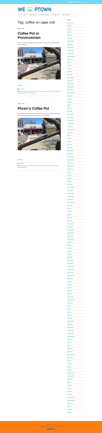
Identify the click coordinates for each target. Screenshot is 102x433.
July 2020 (69, 245)
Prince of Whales (66, 14)
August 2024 (70, 96)
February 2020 (70, 260)
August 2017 (70, 339)
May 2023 (69, 141)
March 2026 (69, 38)
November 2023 (70, 123)
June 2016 (69, 363)
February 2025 (70, 77)
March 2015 (69, 394)
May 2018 (69, 312)
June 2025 (69, 65)
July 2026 (69, 26)
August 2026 (70, 22)
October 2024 (70, 89)
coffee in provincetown (32, 91)
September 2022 (70, 166)
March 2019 (69, 293)
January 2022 (70, 190)
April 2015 (69, 391)
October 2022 (70, 163)
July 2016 (69, 360)
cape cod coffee (22, 91)
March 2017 (69, 348)
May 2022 (69, 178)
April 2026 (69, 35)
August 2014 (70, 403)
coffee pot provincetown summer (41, 165)
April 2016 (69, 370)
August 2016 (70, 357)
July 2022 (69, 172)
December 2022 (70, 156)
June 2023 (69, 138)
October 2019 (70, 272)
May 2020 (69, 251)
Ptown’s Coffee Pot (33, 108)
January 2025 (70, 80)
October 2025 (70, 53)
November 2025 (70, 50)
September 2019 (70, 275)
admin (20, 85)
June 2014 (69, 409)
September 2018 (70, 300)
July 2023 (69, 135)
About (25, 14)
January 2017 (70, 351)
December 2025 (70, 47)
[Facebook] (69, 2)
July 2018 (69, 306)
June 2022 (69, 175)
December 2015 (70, 373)
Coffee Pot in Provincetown (29, 35)
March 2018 (69, 318)
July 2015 (69, 382)
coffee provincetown (22, 167)
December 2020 (70, 230)
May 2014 (69, 412)
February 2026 (70, 41)
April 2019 (69, 290)
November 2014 (70, 397)
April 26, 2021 (21, 103)
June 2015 (69, 385)
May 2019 (69, 287)
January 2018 (70, 324)
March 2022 (69, 184)
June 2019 (69, 284)
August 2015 (70, 379)
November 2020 (70, 233)
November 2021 (70, 196)
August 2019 (70, 278)
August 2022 (70, 169)
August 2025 (70, 59)
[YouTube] (76, 2)
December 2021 (70, 193)
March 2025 (69, 74)
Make (43, 426)
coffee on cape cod (50, 91)
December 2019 (70, 266)
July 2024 (69, 99)
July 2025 (69, 62)
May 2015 (69, 388)
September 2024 (70, 92)
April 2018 (69, 315)
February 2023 (70, 150)
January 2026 (70, 44)
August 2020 (70, 242)
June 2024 (69, 102)
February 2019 (70, 297)
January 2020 (70, 263)
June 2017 (69, 342)
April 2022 (69, 181)
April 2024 (69, 108)
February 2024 (70, 114)
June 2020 (69, 248)
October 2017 (70, 333)
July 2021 (69, 208)
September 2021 (70, 202)
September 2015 (70, 376)
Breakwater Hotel (56, 14)
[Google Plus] (71, 2)
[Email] (79, 2)
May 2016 (69, 367)
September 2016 (70, 354)
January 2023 (70, 153)
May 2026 (69, 32)
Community (21, 89)
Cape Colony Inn (33, 14)
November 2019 (70, 269)
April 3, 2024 (21, 28)
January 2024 (70, 117)
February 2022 (70, 187)
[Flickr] (74, 2)
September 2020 (70, 239)
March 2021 (69, 220)
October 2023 (70, 126)
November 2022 (70, 160)
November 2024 (70, 86)
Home (20, 14)
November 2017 (70, 330)
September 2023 (70, 129)
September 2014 (70, 400)
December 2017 (70, 327)
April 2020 (69, 254)
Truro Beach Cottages (44, 14)
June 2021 (69, 211)
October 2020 (70, 236)
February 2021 (70, 223)
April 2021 (69, 217)
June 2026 (69, 29)
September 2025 (70, 56)
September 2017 (70, 336)
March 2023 (69, 147)
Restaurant (21, 163)
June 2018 (69, 309)
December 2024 (70, 83)
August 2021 (70, 205)
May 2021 (69, 214)
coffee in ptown (42, 91)
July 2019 (69, 281)
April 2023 (69, 144)
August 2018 (70, 303)
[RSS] (82, 2)
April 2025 (69, 71)
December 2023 (70, 120)
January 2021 (70, 226)
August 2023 (70, 132)
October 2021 (70, 199)
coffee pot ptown (32, 93)
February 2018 (70, 321)
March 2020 (69, 257)
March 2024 (69, 111)
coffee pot (31, 165)
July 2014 (69, 406)
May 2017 (69, 345)
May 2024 (69, 105)
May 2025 (69, 68)
